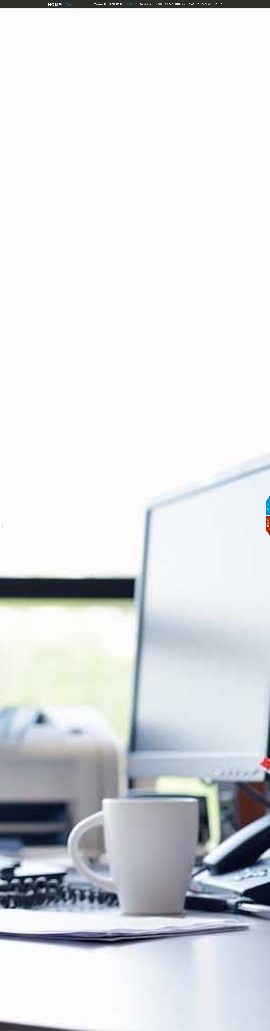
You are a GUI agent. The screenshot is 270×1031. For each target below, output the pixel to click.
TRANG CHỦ (100, 4)
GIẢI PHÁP (131, 4)
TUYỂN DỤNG (204, 4)
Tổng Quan (146, 4)
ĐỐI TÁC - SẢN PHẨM (175, 4)
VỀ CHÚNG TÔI (116, 4)
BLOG (191, 4)
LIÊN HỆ (218, 4)
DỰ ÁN (158, 4)
